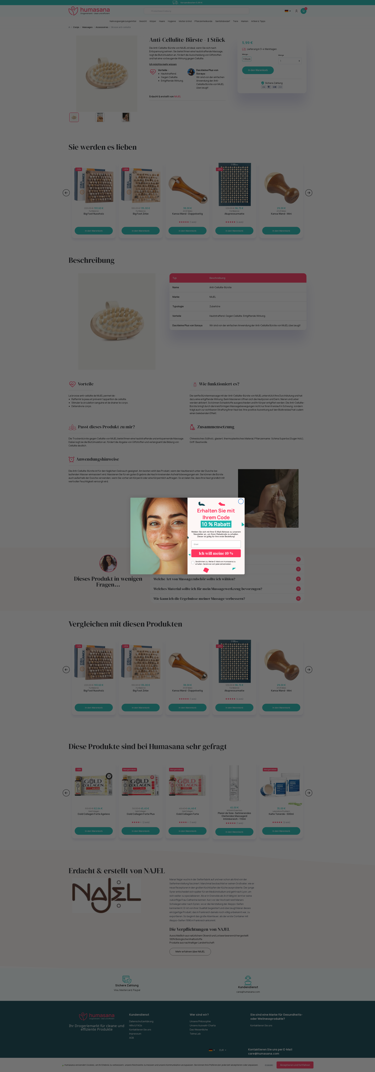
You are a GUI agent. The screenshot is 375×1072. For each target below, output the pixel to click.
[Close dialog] (240, 501)
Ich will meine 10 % (216, 553)
